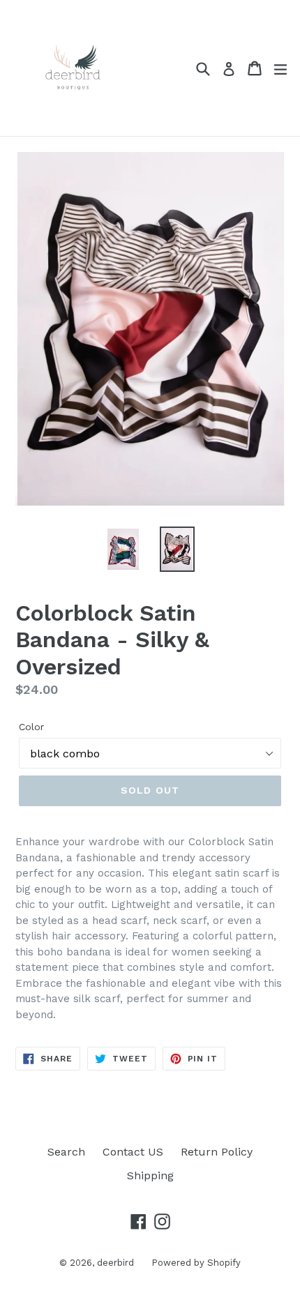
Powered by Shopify (196, 1262)
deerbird (115, 1262)
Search (66, 1151)
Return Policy (217, 1151)
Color (31, 726)
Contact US (133, 1151)
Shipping (150, 1175)
